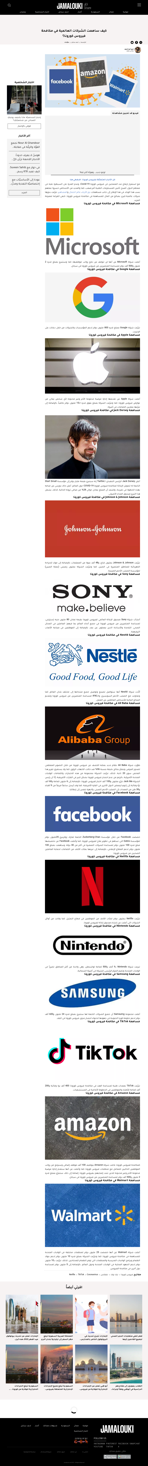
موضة (125, 12)
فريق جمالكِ (61, 1452)
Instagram (99, 1444)
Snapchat (135, 1444)
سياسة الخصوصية (29, 1452)
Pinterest (111, 1444)
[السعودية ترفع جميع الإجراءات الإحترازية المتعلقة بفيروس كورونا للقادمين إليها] (56, 1364)
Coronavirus (92, 1274)
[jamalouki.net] (74, 6)
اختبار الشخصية (42, 12)
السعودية (95, 12)
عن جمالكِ (73, 1452)
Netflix (72, 1274)
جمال (111, 12)
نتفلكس (104, 1274)
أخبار (80, 12)
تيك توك (114, 1274)
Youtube (98, 1447)
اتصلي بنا (85, 1452)
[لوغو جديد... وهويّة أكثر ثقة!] (92, 143)
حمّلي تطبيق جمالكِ (117, 1451)
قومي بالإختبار (24, 126)
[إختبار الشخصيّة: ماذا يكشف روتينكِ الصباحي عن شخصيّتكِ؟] (24, 99)
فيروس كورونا (126, 1274)
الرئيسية (83, 42)
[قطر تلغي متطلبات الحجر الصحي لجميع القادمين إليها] (126, 1314)
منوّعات (66, 42)
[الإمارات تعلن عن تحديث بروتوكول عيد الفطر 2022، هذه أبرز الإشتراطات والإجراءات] (22, 1314)
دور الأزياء (86, 192)
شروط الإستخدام (45, 1452)
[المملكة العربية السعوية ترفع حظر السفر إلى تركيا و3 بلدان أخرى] (56, 1314)
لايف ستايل (63, 12)
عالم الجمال (74, 192)
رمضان (23, 12)
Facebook (123, 1444)
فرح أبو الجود (129, 49)
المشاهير (62, 192)
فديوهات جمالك (50, 1426)
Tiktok (109, 1447)
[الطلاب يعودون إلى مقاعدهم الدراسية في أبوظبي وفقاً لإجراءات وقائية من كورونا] (126, 1364)
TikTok (80, 1274)
